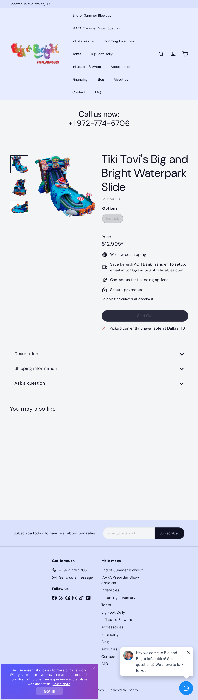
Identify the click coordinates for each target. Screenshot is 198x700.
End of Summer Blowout (91, 15)
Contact (78, 92)
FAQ (98, 92)
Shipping (109, 299)
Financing (80, 79)
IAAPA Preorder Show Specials (96, 28)
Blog (100, 79)
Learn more (61, 684)
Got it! (50, 691)
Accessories (120, 66)
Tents (76, 54)
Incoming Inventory (119, 41)
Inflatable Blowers (86, 66)
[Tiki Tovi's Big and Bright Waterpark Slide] (22, 462)
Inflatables (81, 41)
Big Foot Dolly (102, 54)
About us (121, 79)
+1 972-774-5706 (99, 123)
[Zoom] (64, 186)
